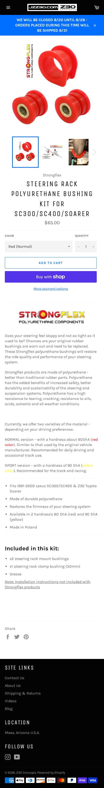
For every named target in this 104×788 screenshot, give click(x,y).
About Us (13, 685)
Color (9, 235)
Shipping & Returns (23, 693)
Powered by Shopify (51, 772)
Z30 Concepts (26, 772)
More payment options (51, 289)
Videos (10, 701)
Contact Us (14, 678)
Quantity (82, 235)
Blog (9, 708)
